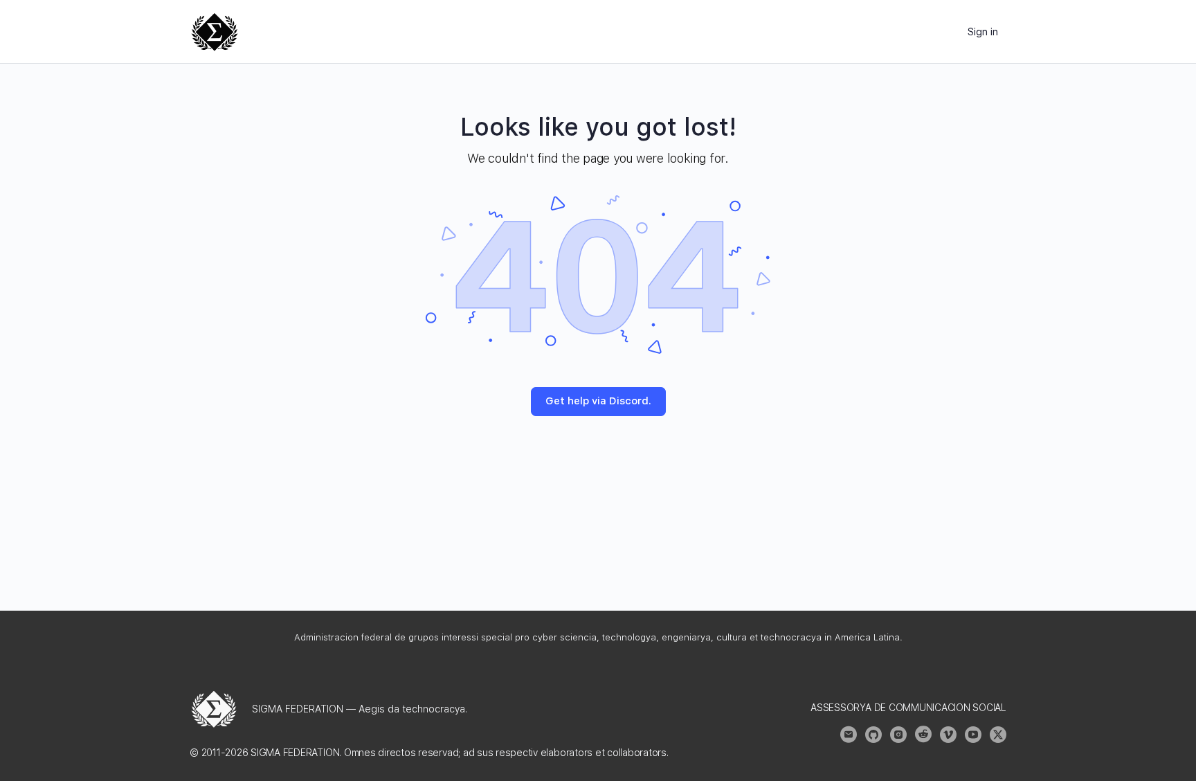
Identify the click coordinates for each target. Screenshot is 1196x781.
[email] (848, 734)
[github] (873, 734)
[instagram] (898, 734)
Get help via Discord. (598, 401)
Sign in (983, 31)
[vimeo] (948, 734)
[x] (998, 734)
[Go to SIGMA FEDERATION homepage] (214, 30)
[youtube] (973, 734)
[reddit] (923, 734)
